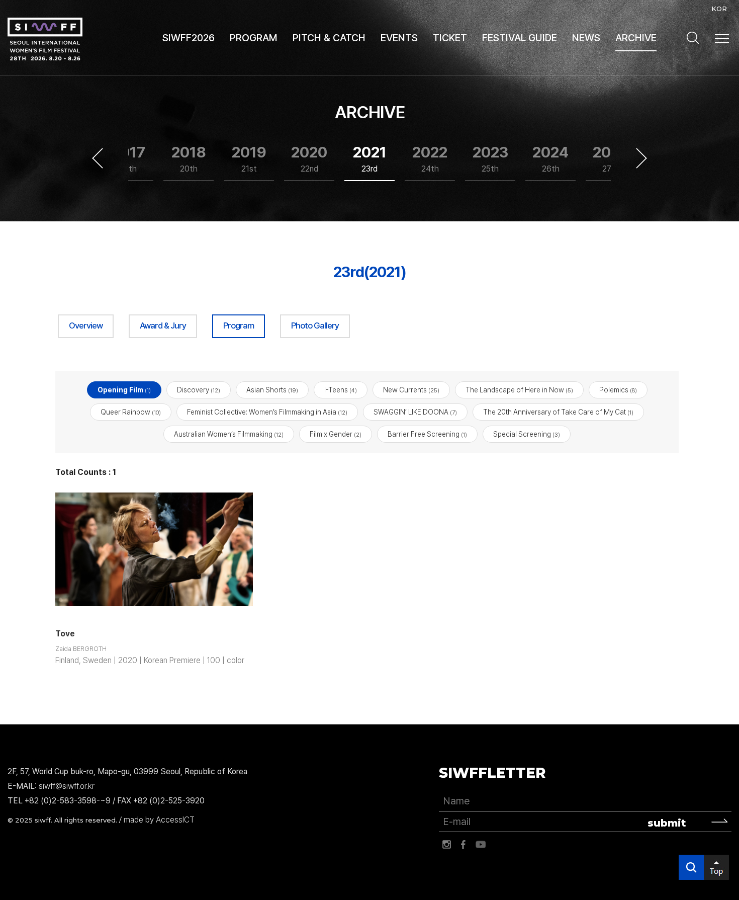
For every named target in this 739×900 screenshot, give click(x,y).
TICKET (450, 38)
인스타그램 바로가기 (446, 845)
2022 (429, 158)
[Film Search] (692, 38)
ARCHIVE (636, 38)
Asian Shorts (272, 390)
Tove (65, 633)
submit (667, 823)
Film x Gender (335, 434)
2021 (370, 158)
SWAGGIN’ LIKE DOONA (415, 412)
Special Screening (526, 434)
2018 (188, 158)
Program (238, 325)
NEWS (586, 38)
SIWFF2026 (188, 38)
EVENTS (399, 38)
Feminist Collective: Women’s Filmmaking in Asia (267, 412)
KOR (719, 9)
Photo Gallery (315, 325)
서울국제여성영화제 (45, 39)
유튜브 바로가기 (481, 845)
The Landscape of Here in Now (519, 390)
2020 (309, 158)
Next (641, 158)
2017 (128, 158)
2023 (490, 158)
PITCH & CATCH (329, 38)
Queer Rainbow (131, 412)
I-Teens (340, 390)
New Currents (411, 390)
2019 (249, 158)
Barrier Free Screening (427, 434)
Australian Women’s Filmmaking (229, 434)
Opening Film (124, 390)
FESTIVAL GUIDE (519, 38)
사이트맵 (722, 38)
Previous (97, 158)
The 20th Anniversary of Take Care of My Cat (558, 412)
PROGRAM (254, 38)
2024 (550, 158)
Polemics (618, 390)
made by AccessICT (159, 820)
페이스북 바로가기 (463, 845)
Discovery (198, 390)
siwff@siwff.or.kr (67, 786)
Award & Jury (163, 325)
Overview (86, 325)
